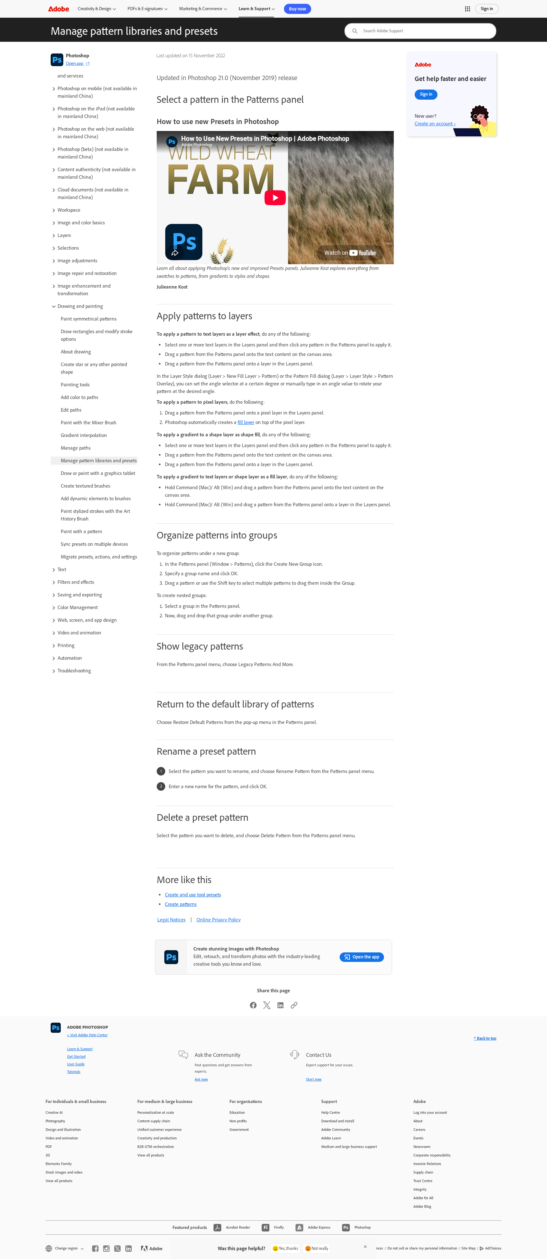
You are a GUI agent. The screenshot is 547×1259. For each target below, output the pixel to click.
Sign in (487, 8)
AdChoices (493, 1248)
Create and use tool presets (193, 895)
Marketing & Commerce (200, 8)
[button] (467, 9)
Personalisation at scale (155, 1112)
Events (418, 1138)
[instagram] (106, 1248)
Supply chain (423, 1172)
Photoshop (77, 56)
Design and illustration (63, 1129)
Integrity (420, 1189)
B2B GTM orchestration (155, 1146)
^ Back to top (485, 1038)
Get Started (76, 1056)
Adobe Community (335, 1129)
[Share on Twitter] (267, 1007)
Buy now (297, 9)
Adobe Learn (331, 1138)
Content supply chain (153, 1121)
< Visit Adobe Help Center (87, 1035)
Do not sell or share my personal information (422, 1248)
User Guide (76, 1064)
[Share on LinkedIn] (280, 1007)
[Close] (365, 1247)
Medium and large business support (349, 1146)
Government (239, 1129)
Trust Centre (422, 1181)
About (418, 1121)
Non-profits (238, 1121)
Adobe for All (423, 1198)
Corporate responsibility (432, 1155)
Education (237, 1112)
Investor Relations (427, 1164)
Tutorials (73, 1071)
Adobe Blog (422, 1206)
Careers (419, 1129)
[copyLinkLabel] (294, 1007)
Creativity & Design (94, 8)
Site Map (468, 1248)
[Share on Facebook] (253, 1007)
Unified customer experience (159, 1129)
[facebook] (95, 1248)
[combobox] (420, 31)
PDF (49, 1146)
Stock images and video (64, 1172)
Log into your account (430, 1112)
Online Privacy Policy (219, 920)
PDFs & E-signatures (145, 8)
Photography (55, 1121)
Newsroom (422, 1146)
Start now (314, 1079)
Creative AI (54, 1112)
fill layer (246, 422)
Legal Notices (171, 920)
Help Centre (330, 1112)
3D (48, 1155)
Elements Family (59, 1164)
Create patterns (181, 904)
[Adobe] (59, 8)
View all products (59, 1181)
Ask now (201, 1079)
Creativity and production (157, 1138)
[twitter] (117, 1248)
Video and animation (62, 1138)
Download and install (337, 1121)
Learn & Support (254, 8)
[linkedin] (128, 1248)
